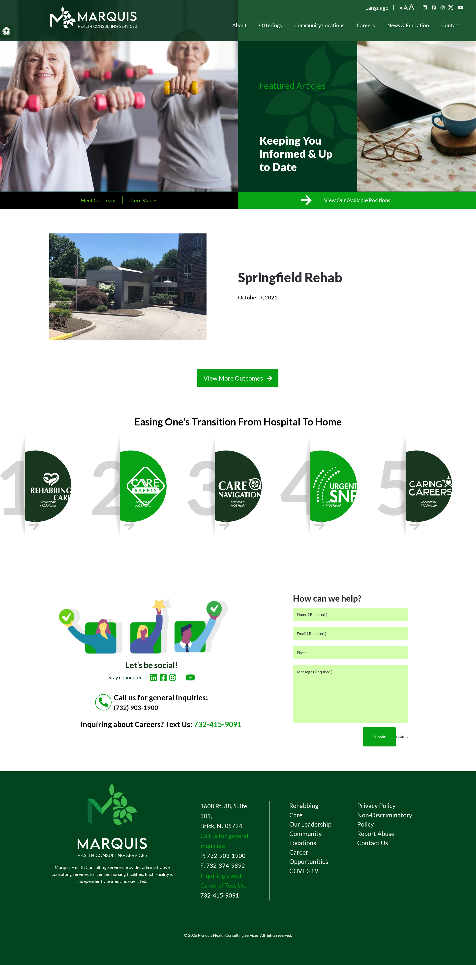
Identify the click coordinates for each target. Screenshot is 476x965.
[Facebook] (433, 7)
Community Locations (319, 25)
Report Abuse (375, 833)
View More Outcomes (234, 378)
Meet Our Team (98, 200)
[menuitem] (239, 25)
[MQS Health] (93, 25)
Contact (450, 25)
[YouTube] (460, 7)
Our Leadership (310, 824)
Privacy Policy (376, 805)
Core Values (143, 200)
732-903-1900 (226, 855)
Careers (366, 25)
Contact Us (372, 842)
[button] (6, 31)
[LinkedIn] (424, 7)
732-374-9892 (225, 865)
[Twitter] (451, 7)
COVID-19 (303, 870)
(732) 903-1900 (136, 707)
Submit (379, 736)
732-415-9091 (217, 724)
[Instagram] (442, 7)
